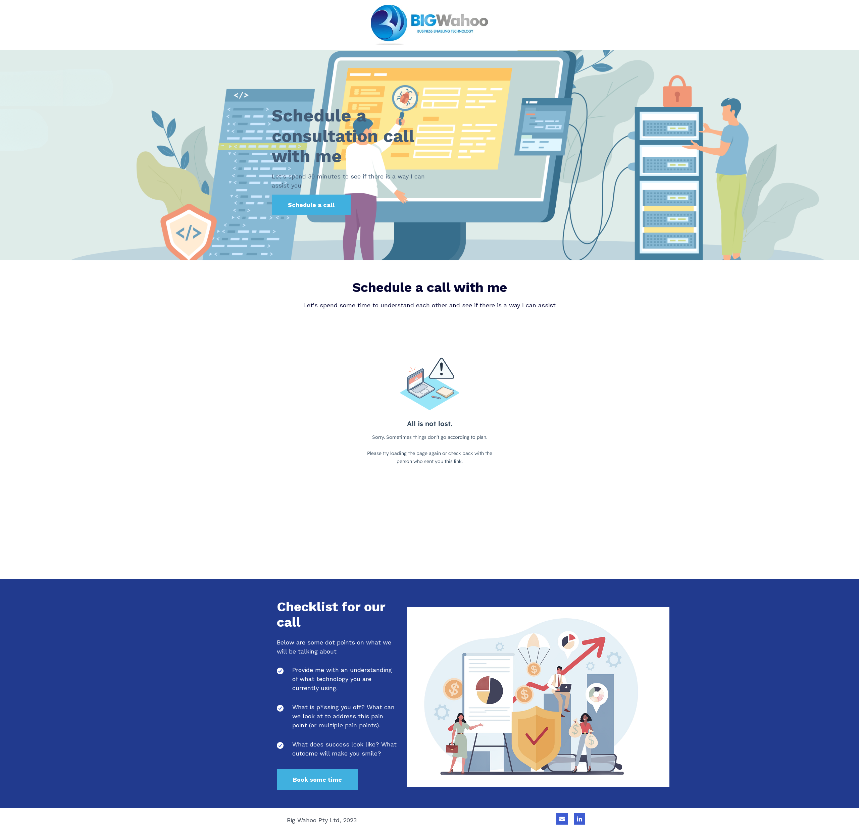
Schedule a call (311, 204)
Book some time (317, 779)
